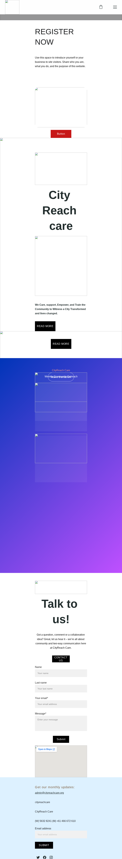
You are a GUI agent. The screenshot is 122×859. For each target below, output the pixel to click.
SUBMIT (44, 845)
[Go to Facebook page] (44, 857)
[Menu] (115, 7)
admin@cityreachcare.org (49, 792)
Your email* (41, 698)
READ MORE (45, 326)
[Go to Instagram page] (51, 857)
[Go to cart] (101, 7)
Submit (61, 739)
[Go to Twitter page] (38, 857)
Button (61, 133)
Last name (41, 682)
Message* (40, 713)
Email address (43, 828)
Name (38, 667)
